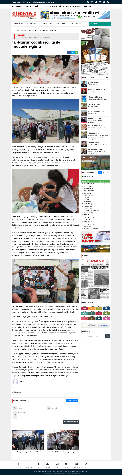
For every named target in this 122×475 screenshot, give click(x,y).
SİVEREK (19, 6)
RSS (86, 467)
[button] (90, 6)
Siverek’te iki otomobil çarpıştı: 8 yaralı (40, 2)
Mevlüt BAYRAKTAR (96, 111)
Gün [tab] (100, 172)
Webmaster (76, 467)
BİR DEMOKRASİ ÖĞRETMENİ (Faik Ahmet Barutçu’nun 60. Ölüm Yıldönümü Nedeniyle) (94, 137)
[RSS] (108, 1)
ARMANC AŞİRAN (94, 119)
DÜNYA (44, 6)
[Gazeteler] (100, 1)
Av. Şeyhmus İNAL (95, 149)
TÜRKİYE (36, 6)
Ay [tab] (108, 172)
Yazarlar (47, 467)
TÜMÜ (106, 78)
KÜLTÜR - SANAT (65, 6)
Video (39, 467)
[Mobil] (84, 1)
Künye (66, 467)
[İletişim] (92, 1)
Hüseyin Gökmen (95, 97)
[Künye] (104, 1)
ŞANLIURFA (27, 6)
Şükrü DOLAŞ (93, 83)
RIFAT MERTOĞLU (95, 126)
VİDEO (85, 6)
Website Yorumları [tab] (72, 401)
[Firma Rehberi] (96, 1)
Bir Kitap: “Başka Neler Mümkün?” (98, 144)
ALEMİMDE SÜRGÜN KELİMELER (96, 128)
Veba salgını (92, 92)
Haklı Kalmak (92, 113)
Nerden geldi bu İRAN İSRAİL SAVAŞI (99, 99)
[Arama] (88, 1)
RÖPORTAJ (53, 6)
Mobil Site (18, 467)
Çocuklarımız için (93, 85)
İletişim (57, 467)
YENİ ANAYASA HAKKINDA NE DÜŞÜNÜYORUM (96, 152)
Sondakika (28, 467)
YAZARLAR (77, 6)
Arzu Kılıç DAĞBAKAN (96, 90)
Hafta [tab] (104, 172)
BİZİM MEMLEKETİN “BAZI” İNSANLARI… (95, 122)
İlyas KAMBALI (93, 142)
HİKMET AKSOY (94, 133)
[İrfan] (95, 279)
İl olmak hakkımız (93, 106)
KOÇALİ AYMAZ (94, 104)
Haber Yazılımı (75, 473)
